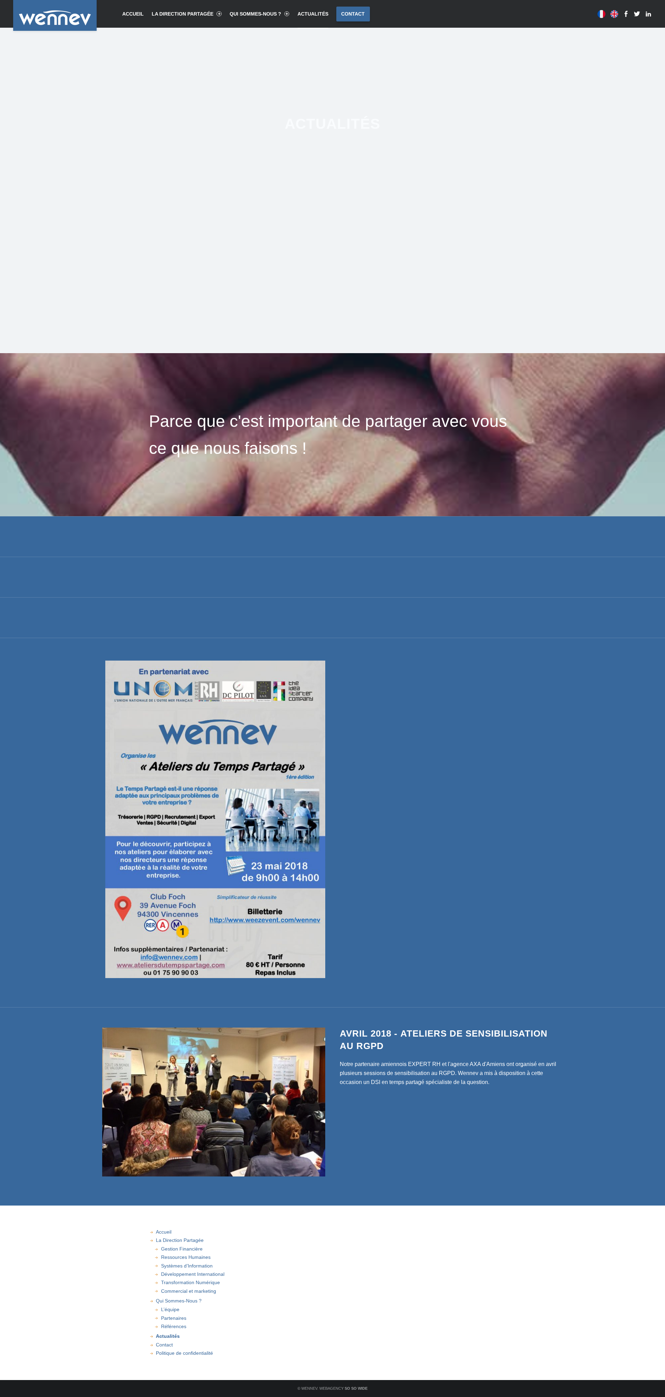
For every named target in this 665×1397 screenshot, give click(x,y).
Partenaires (173, 1318)
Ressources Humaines (186, 1257)
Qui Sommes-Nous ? (255, 14)
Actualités (313, 14)
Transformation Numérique (190, 1282)
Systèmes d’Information (187, 1266)
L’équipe (170, 1309)
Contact (353, 14)
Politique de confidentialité (184, 1353)
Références (173, 1326)
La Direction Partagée (182, 14)
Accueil (133, 14)
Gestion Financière (182, 1249)
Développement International (192, 1274)
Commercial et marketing (188, 1291)
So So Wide (356, 1388)
